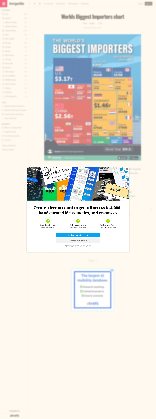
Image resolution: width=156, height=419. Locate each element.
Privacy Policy (85, 247)
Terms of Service (71, 247)
